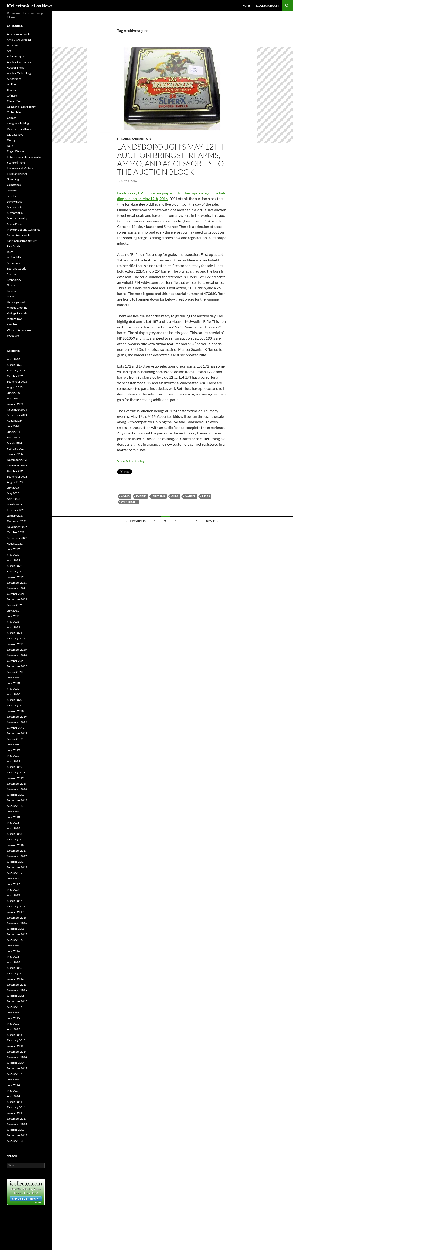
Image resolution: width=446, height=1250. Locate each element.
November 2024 (17, 409)
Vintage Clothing (17, 307)
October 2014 (15, 1062)
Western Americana (19, 330)
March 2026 (14, 365)
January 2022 (15, 577)
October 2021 (15, 593)
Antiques (12, 45)
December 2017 (17, 850)
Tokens (11, 291)
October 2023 (15, 471)
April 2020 (13, 694)
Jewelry (11, 196)
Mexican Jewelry (17, 218)
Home (246, 5)
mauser (190, 496)
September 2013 (17, 1135)
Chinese (12, 95)
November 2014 (17, 1057)
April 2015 (13, 1029)
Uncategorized (16, 302)
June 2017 (13, 884)
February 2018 (16, 839)
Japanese (12, 190)
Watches (12, 324)
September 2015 (17, 1001)
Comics (11, 118)
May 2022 (13, 554)
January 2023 (15, 515)
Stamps (11, 274)
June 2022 (13, 549)
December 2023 (17, 459)
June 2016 (13, 951)
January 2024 (15, 454)
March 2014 (14, 1101)
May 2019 (13, 755)
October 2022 (15, 532)
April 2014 (13, 1096)
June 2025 (13, 392)
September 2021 (17, 599)
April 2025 (13, 398)
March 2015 (14, 1034)
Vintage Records (17, 313)
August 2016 (15, 940)
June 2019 (13, 750)
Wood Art (13, 335)
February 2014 (16, 1107)
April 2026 (13, 359)
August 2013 (15, 1141)
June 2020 (13, 683)
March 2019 (14, 767)
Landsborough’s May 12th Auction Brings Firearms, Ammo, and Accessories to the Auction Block (170, 159)
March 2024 (14, 443)
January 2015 (15, 1046)
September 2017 (17, 867)
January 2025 (15, 404)
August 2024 (15, 420)
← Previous (136, 521)
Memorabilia (15, 212)
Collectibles (14, 112)
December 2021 (17, 582)
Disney (11, 140)
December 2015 (17, 984)
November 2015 (17, 990)
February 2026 (16, 370)
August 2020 (15, 672)
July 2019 (13, 744)
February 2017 (16, 906)
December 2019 (17, 716)
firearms (159, 496)
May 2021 (13, 621)
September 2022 (17, 538)
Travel (10, 296)
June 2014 (13, 1085)
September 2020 (17, 666)
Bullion (11, 84)
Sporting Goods (16, 268)
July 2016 (13, 945)
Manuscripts (14, 207)
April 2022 (13, 560)
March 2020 (14, 700)
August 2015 (15, 1007)
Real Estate (13, 246)
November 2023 (17, 465)
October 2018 (15, 794)
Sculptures (13, 263)
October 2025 (15, 376)
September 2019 (17, 733)
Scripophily (14, 257)
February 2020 (16, 705)
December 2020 (17, 649)
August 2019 (15, 739)
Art (9, 51)
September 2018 (17, 800)
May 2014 (13, 1090)
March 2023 (14, 504)
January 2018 (15, 845)
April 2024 (13, 437)
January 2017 (15, 912)
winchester (129, 501)
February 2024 (16, 448)
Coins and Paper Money (21, 106)
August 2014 (15, 1074)
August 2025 (15, 387)
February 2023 (16, 510)
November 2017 (17, 856)
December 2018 (17, 783)
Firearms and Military (134, 138)
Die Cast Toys (15, 134)
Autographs (14, 78)
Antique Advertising (19, 39)
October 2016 (15, 928)
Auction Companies (19, 62)
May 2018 (13, 822)
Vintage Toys (14, 319)
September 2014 (17, 1068)
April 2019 (13, 761)
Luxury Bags (14, 201)
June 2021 (13, 616)
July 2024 (13, 426)
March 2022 (14, 566)
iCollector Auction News (29, 5)
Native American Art (19, 235)
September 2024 (17, 415)
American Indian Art (19, 34)
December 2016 (17, 917)
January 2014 (15, 1113)
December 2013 (17, 1118)
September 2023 (17, 476)
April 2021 (13, 627)
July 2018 (13, 811)
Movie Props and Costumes (23, 229)
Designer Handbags (19, 129)
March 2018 (14, 834)
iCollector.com (267, 5)
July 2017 (13, 878)
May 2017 (13, 889)
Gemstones (14, 185)
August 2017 (15, 873)
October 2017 (15, 861)
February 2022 (16, 571)
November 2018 (17, 789)
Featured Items (16, 162)
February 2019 (16, 772)
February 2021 (16, 638)
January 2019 (15, 778)
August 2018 (15, 806)
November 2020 (17, 655)
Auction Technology (19, 73)
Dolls (10, 145)
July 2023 (13, 487)
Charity (11, 90)
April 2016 (13, 962)
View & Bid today (130, 461)
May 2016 (13, 956)
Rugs (10, 252)
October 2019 (15, 727)
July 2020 (13, 677)
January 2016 (15, 979)
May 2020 (13, 688)
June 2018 (13, 817)
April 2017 (13, 895)
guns (174, 496)
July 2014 (13, 1079)
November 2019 (17, 722)
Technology (14, 279)
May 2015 (13, 1023)
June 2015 (13, 1018)
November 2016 (17, 923)
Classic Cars (14, 101)
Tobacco (12, 285)
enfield (141, 496)
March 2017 (14, 900)
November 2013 (17, 1124)
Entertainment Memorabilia (24, 157)
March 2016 (14, 967)
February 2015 (16, 1040)
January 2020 (15, 711)
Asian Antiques (16, 56)
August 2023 (15, 482)
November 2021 (17, 588)
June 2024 (13, 432)
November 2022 (17, 526)
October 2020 (15, 660)
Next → (212, 521)
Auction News (15, 67)
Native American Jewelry (22, 240)
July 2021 (13, 610)
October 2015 (15, 995)
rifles (206, 496)
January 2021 (15, 644)
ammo (125, 496)
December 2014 (17, 1051)
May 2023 (13, 493)
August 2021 (15, 605)
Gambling (13, 179)
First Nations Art (17, 173)
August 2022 (15, 543)
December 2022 (17, 521)
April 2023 (13, 499)
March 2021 (14, 633)
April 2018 (13, 828)
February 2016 (16, 973)
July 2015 (13, 1012)
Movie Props (14, 224)
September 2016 (17, 934)
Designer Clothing (18, 123)
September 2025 (17, 381)
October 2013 (15, 1129)
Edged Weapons (17, 151)
